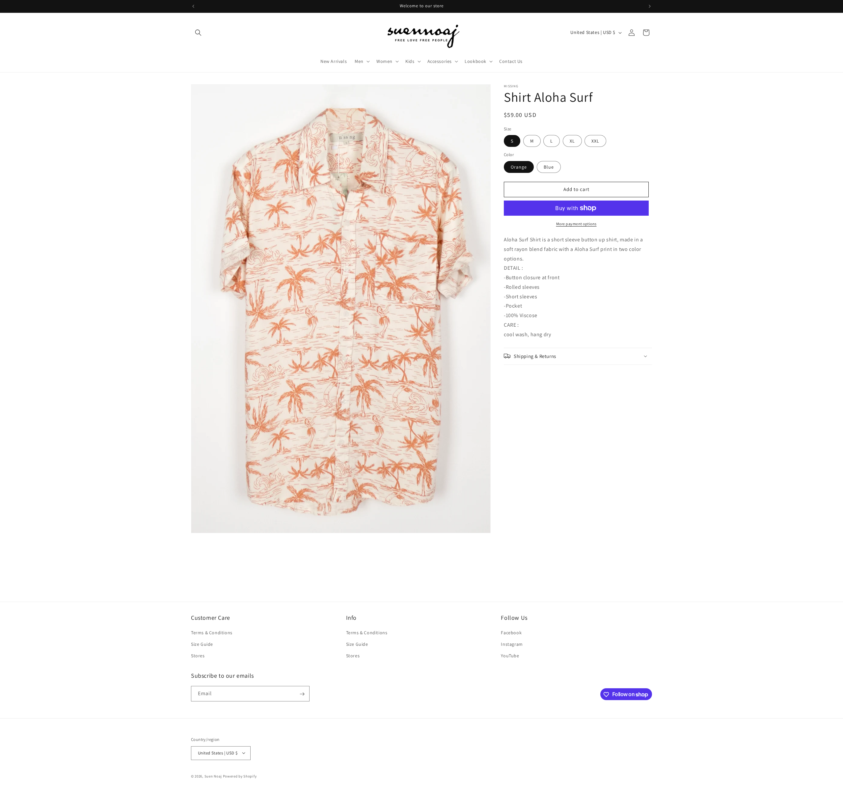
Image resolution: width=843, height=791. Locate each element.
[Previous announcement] (193, 6)
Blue (549, 167)
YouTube (510, 656)
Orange (519, 167)
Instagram (512, 644)
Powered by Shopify (240, 776)
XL (572, 141)
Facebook (511, 633)
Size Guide (202, 644)
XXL (595, 141)
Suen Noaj (213, 776)
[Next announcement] (649, 6)
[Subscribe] (302, 694)
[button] (198, 32)
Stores (198, 656)
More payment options (576, 223)
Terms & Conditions (211, 633)
